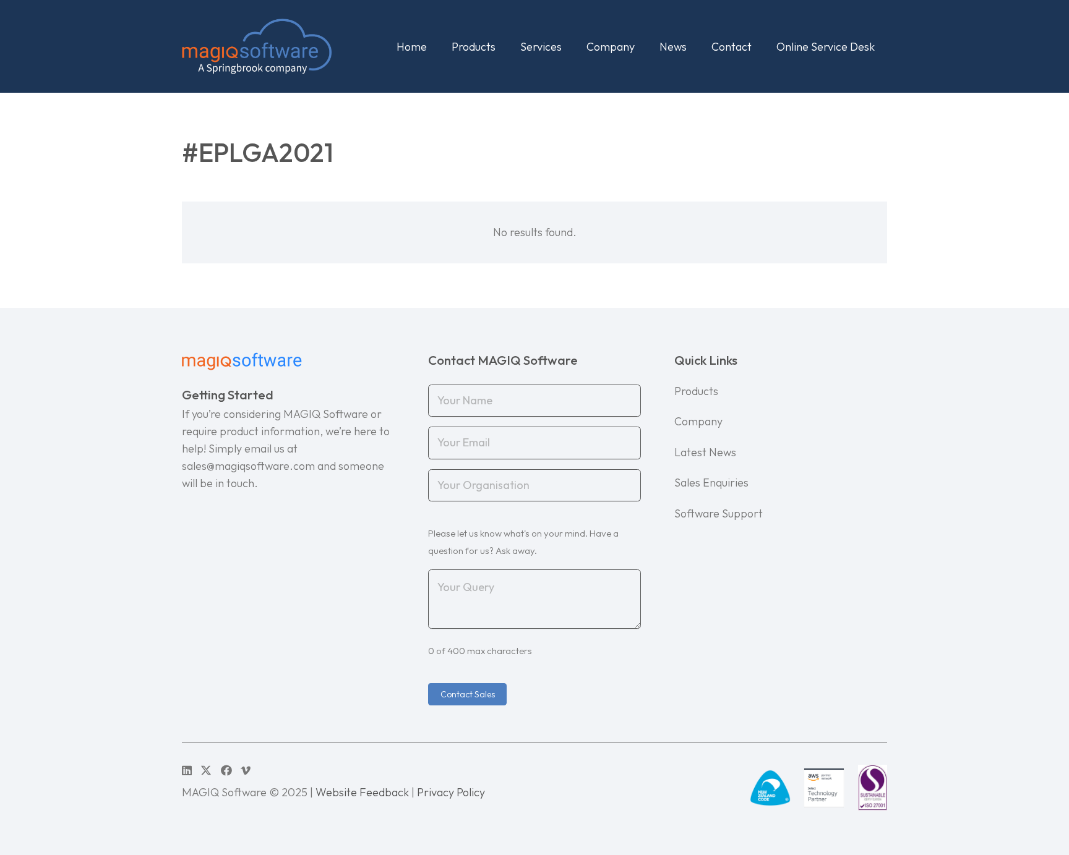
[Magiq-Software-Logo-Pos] (257, 46)
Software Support (718, 513)
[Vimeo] (246, 770)
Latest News (705, 452)
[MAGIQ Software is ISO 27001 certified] (872, 787)
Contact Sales (467, 694)
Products (696, 391)
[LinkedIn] (187, 770)
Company (698, 421)
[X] (206, 770)
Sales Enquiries (711, 482)
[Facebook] (226, 770)
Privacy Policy (451, 792)
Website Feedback (362, 792)
